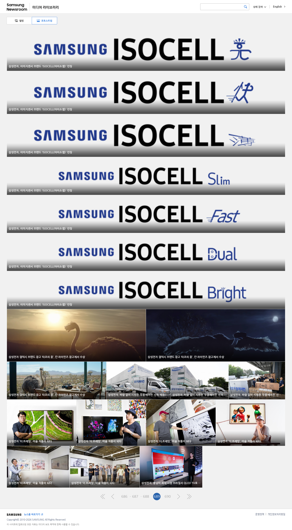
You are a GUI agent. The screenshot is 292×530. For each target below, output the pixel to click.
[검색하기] (245, 7)
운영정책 (259, 514)
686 (124, 496)
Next (178, 496)
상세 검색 (258, 7)
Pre (113, 496)
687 (135, 496)
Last (189, 496)
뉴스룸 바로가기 (32, 514)
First (102, 496)
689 (157, 496)
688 (146, 496)
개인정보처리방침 (276, 514)
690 (168, 496)
